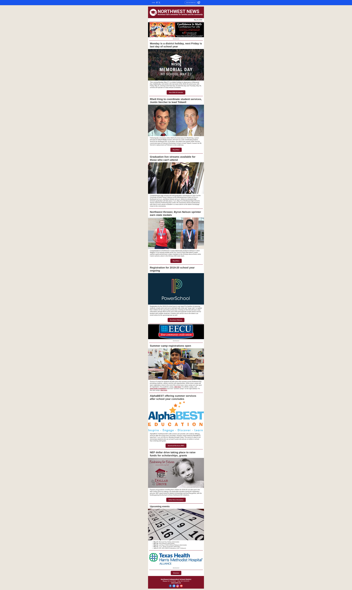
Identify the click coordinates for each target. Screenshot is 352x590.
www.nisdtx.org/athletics (158, 388)
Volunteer (176, 573)
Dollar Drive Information (176, 500)
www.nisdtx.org (176, 582)
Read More (176, 150)
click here (177, 387)
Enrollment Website (176, 320)
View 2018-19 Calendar (176, 92)
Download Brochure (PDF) (176, 445)
